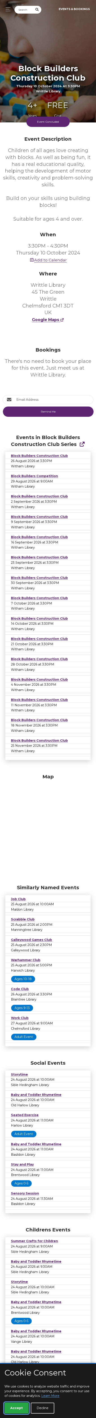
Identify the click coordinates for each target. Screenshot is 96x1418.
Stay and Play (22, 1164)
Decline (42, 1408)
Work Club (20, 1018)
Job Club (18, 899)
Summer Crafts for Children (34, 1241)
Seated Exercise (25, 1115)
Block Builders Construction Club (39, 456)
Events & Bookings (74, 9)
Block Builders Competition (34, 476)
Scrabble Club (23, 919)
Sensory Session (25, 1193)
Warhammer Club (25, 960)
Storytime (19, 1074)
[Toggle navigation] (7, 9)
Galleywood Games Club (31, 940)
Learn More (50, 1396)
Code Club (20, 989)
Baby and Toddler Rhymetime (36, 1095)
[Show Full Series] (82, 444)
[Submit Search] (37, 10)
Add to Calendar (50, 260)
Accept (16, 1408)
